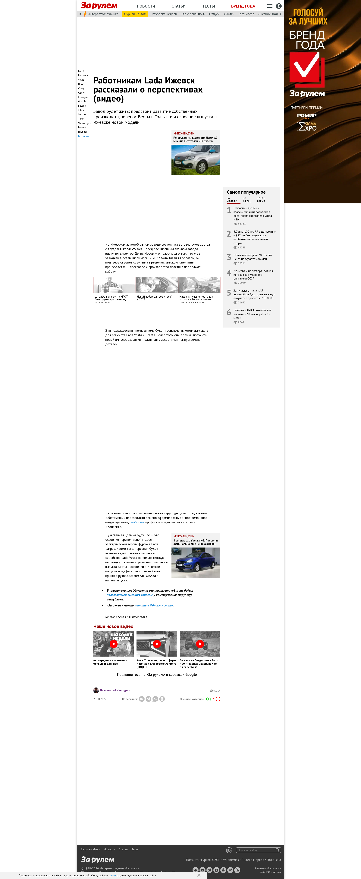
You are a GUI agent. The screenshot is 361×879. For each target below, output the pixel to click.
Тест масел (246, 14)
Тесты (208, 6)
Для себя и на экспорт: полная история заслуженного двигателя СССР (253, 274)
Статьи (178, 6)
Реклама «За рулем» (268, 868)
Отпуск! (214, 14)
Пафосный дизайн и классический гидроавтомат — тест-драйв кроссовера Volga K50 (253, 213)
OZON (216, 860)
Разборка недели (164, 14)
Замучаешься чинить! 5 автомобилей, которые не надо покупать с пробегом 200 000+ (254, 294)
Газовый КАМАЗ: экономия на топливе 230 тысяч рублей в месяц (253, 313)
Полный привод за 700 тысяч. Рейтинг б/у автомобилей (253, 256)
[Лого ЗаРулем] (99, 6)
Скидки (229, 14)
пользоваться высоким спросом (130, 595)
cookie (112, 875)
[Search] (278, 850)
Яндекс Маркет (252, 860)
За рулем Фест (90, 849)
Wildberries (231, 860)
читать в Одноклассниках (154, 605)
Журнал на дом (135, 14)
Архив (277, 872)
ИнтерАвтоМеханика (102, 14)
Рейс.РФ (265, 872)
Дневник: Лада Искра (273, 14)
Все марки (83, 136)
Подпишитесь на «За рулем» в (157, 674)
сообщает (137, 522)
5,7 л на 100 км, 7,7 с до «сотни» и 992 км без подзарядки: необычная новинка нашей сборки (255, 237)
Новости (146, 6)
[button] (199, 875)
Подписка (274, 860)
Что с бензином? (193, 14)
